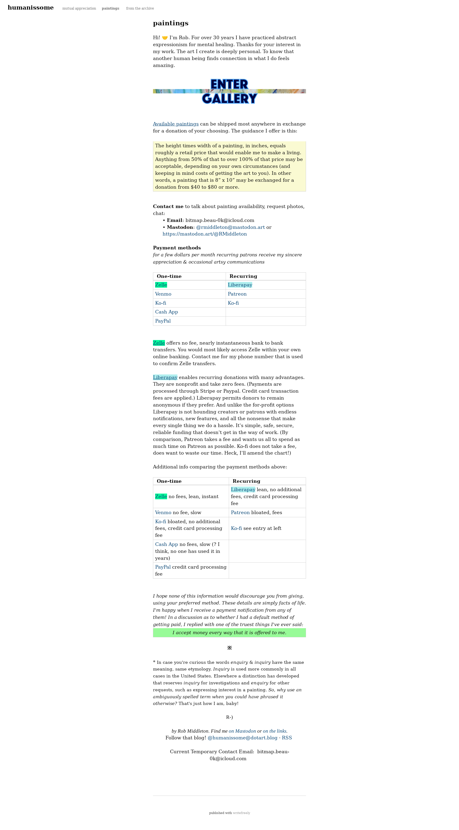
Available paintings (176, 124)
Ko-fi (160, 303)
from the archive (140, 8)
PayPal (163, 321)
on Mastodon (242, 731)
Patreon (237, 294)
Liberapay (240, 285)
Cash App (166, 312)
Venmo (163, 294)
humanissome (31, 7)
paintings (111, 8)
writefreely (241, 813)
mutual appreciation (79, 8)
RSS (287, 738)
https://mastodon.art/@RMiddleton (205, 234)
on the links (274, 731)
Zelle (161, 285)
